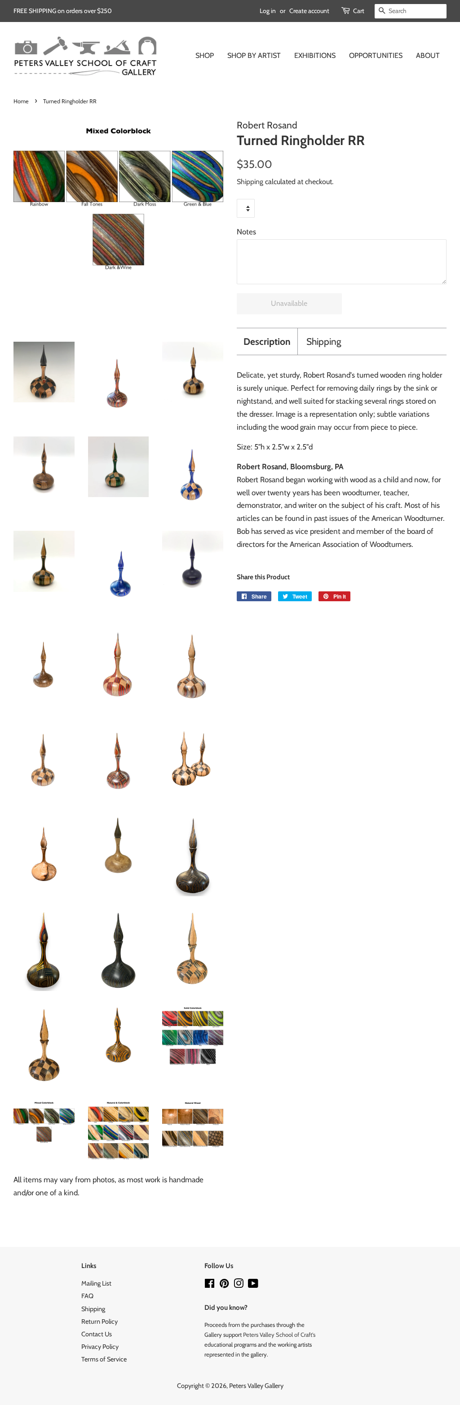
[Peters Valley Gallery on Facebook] (209, 1285)
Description (267, 341)
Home (21, 101)
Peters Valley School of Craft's (279, 1334)
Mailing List (96, 1283)
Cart (358, 11)
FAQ (87, 1296)
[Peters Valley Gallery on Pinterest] (224, 1285)
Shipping (250, 181)
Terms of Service (104, 1359)
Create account (309, 11)
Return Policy (99, 1321)
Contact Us (96, 1334)
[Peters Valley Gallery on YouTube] (253, 1285)
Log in (268, 11)
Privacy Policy (100, 1347)
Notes (246, 231)
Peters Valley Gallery (256, 1386)
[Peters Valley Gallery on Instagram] (238, 1285)
